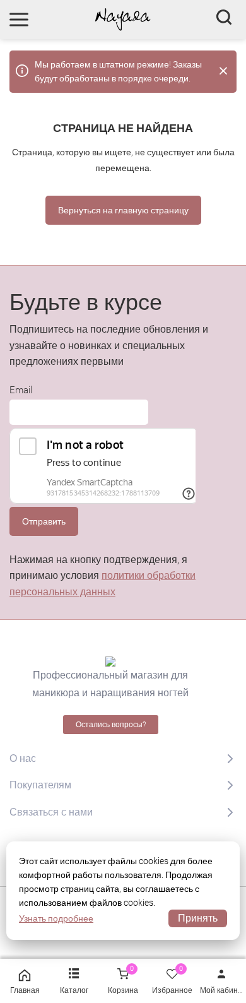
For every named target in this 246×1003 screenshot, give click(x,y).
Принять (198, 918)
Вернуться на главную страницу (123, 210)
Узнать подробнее (56, 918)
